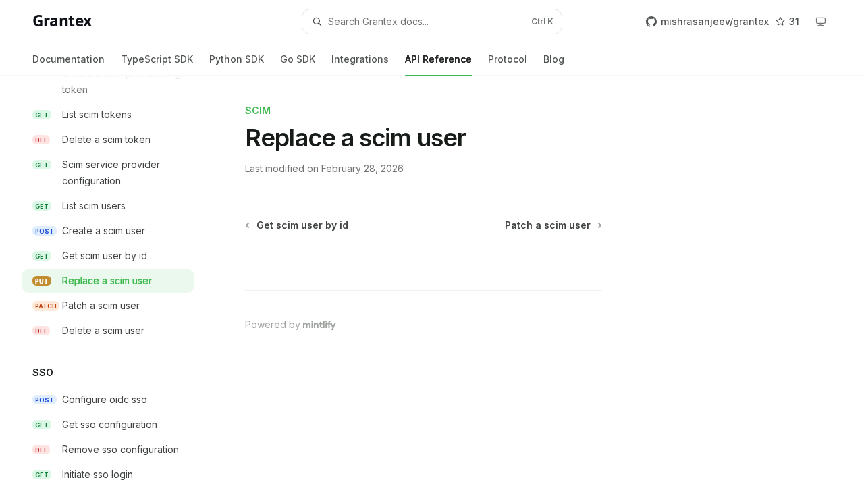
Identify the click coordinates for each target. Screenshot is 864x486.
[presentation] (119, 281)
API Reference (438, 59)
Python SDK (236, 59)
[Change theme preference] (821, 21)
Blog (553, 59)
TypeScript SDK (157, 59)
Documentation (68, 59)
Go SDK (297, 59)
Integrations (360, 59)
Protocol (507, 59)
